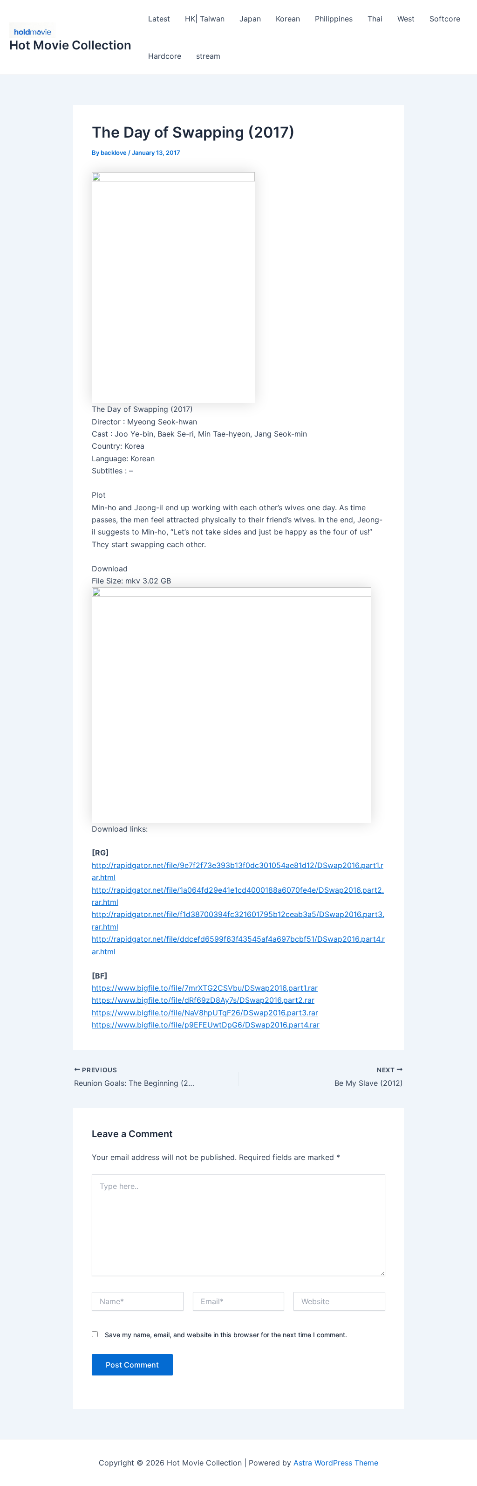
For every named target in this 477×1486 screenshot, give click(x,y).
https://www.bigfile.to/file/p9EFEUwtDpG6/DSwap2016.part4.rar (206, 1024)
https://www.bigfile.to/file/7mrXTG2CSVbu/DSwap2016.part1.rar (205, 988)
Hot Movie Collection (70, 45)
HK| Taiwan (205, 18)
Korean (288, 18)
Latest (159, 18)
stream (208, 56)
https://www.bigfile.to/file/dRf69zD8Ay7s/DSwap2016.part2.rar (203, 1000)
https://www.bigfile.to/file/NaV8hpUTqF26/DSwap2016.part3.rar (205, 1012)
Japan (250, 18)
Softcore (444, 18)
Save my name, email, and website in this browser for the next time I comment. (226, 1335)
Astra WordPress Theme (335, 1462)
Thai (375, 18)
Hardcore (164, 56)
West (406, 18)
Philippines (334, 18)
